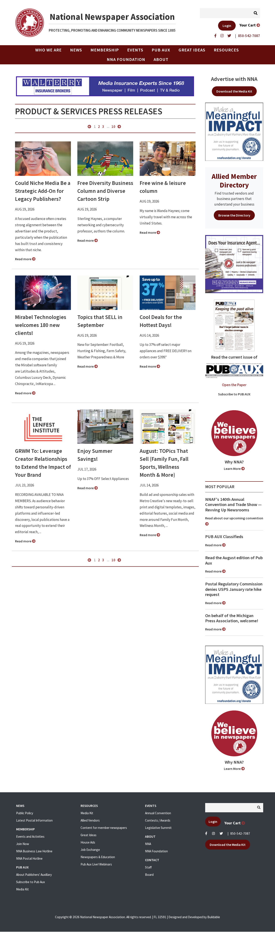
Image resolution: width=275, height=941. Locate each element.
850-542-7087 (240, 833)
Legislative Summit (158, 828)
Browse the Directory (234, 215)
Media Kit (22, 889)
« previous (89, 126)
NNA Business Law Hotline (34, 851)
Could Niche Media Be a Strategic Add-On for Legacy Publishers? (42, 191)
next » (119, 126)
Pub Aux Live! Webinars (96, 864)
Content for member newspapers (104, 828)
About (161, 59)
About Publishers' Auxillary (34, 875)
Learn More (232, 468)
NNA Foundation (126, 59)
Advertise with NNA (234, 79)
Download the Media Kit (234, 91)
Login (227, 25)
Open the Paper (234, 384)
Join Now (22, 844)
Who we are (48, 50)
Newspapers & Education (98, 857)
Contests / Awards (157, 820)
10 (113, 126)
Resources (226, 50)
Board (149, 875)
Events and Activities (30, 836)
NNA (148, 844)
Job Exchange (90, 850)
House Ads (88, 842)
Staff (148, 867)
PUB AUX (161, 50)
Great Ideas (192, 50)
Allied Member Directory (234, 180)
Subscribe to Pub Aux (30, 882)
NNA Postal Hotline (29, 858)
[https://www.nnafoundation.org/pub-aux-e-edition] (234, 325)
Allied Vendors (90, 820)
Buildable (213, 917)
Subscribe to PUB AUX (234, 394)
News (76, 50)
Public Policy (24, 813)
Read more (23, 259)
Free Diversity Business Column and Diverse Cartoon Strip (105, 191)
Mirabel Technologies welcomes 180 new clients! (40, 325)
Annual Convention (158, 813)
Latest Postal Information (34, 820)
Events (135, 50)
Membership (104, 50)
